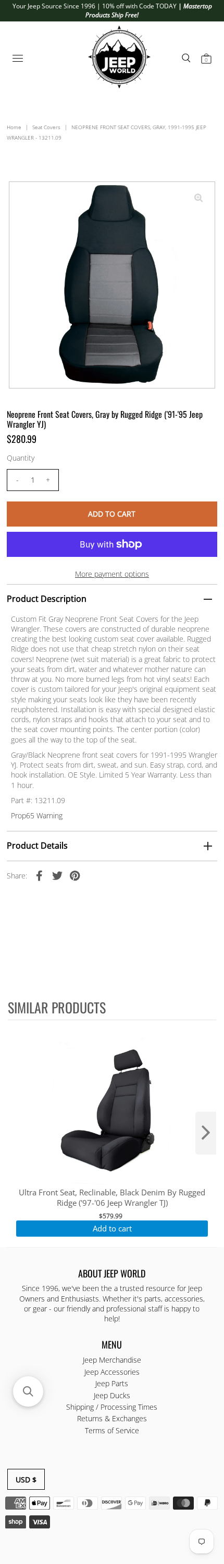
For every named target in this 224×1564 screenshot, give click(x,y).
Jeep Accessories (112, 1372)
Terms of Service (112, 1430)
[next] (205, 1133)
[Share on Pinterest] (75, 875)
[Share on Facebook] (39, 875)
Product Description (46, 598)
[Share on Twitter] (57, 875)
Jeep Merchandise (112, 1360)
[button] (28, 1391)
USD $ (26, 1480)
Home (14, 127)
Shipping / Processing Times (111, 1407)
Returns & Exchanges (112, 1418)
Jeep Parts (111, 1383)
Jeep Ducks (112, 1395)
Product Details (37, 845)
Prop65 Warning (37, 815)
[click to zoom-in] (198, 198)
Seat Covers (46, 127)
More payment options (112, 574)
